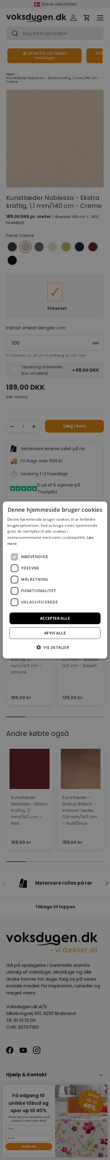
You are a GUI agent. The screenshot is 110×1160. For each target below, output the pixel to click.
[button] (55, 647)
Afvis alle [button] (55, 633)
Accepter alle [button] (55, 618)
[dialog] (55, 580)
